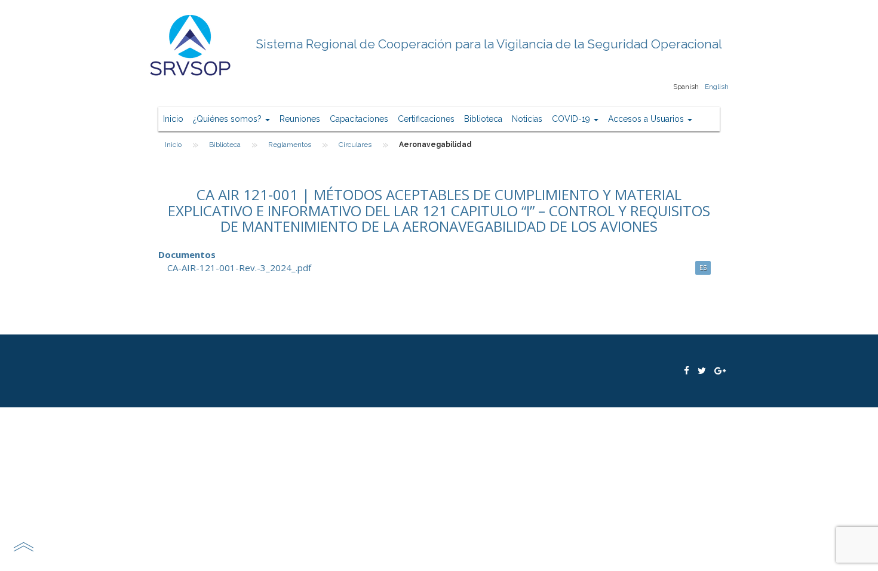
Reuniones (300, 119)
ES (703, 267)
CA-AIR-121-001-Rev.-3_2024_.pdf (239, 268)
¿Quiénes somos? (228, 119)
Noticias (527, 119)
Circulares (355, 144)
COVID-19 (572, 119)
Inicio (173, 119)
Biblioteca (483, 119)
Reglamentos (289, 144)
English (717, 86)
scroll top (23, 546)
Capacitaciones (359, 119)
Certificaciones (426, 119)
